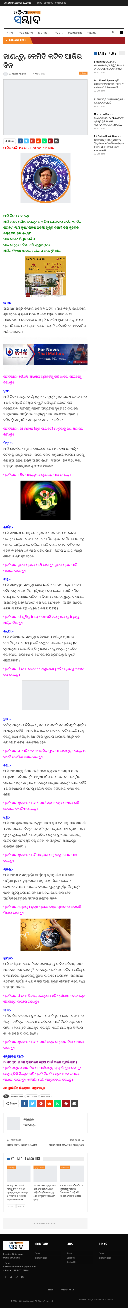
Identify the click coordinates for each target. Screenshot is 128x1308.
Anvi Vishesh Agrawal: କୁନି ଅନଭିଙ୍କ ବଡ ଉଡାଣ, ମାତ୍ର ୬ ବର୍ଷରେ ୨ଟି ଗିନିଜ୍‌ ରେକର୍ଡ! (109, 83)
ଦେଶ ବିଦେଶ (26, 33)
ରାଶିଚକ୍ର (83, 73)
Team (37, 1253)
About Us (48, 2)
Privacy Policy (41, 1257)
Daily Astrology (17, 1096)
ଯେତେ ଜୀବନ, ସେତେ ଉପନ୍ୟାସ (22, 1144)
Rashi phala (45, 1096)
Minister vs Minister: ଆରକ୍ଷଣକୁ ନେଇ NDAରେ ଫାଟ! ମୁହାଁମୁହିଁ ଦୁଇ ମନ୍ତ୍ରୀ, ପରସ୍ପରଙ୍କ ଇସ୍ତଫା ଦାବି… (109, 119)
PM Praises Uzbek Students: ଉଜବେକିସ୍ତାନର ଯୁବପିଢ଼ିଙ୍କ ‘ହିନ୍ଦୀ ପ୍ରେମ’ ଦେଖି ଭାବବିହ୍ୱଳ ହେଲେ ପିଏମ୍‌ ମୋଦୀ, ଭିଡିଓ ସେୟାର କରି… (109, 143)
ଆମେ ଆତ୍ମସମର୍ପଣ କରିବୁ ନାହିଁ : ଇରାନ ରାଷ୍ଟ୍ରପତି (109, 100)
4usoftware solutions (103, 1299)
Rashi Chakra (32, 1096)
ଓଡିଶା (10, 33)
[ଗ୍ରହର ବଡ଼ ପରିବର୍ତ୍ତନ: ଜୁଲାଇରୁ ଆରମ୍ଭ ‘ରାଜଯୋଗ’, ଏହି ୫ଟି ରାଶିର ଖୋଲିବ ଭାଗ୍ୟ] (72, 1174)
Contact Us (60, 2)
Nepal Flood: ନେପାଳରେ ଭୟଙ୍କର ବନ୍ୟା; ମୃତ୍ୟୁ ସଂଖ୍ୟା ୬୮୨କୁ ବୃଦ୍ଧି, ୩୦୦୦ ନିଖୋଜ (109, 65)
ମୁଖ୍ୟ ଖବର (39, 1167)
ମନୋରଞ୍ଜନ (75, 33)
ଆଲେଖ (92, 33)
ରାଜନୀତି (42, 33)
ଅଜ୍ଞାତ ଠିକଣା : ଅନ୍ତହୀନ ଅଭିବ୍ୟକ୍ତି (66, 1144)
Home (39, 2)
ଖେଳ (57, 33)
